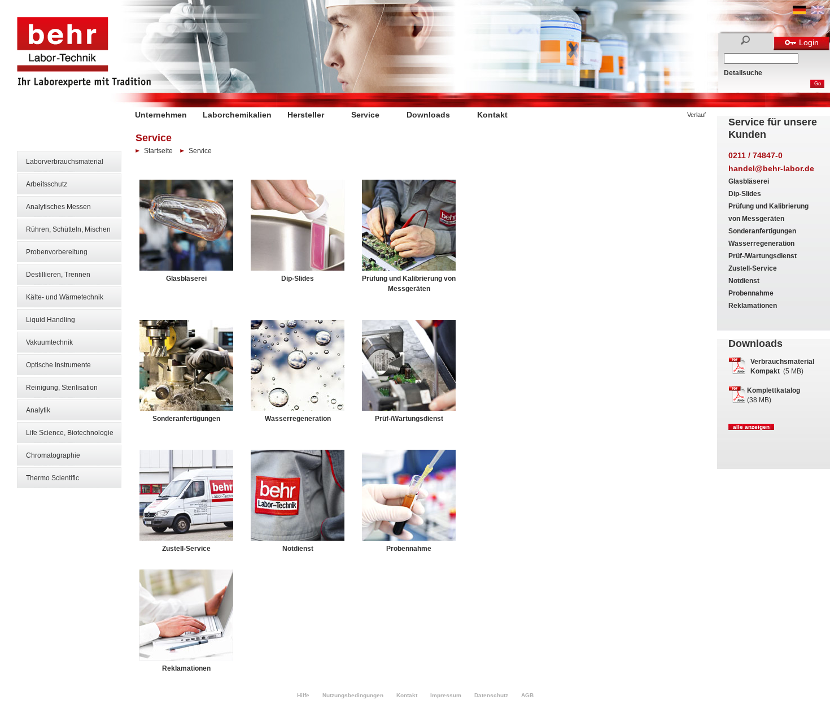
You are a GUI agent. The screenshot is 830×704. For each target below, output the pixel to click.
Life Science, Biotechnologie (69, 433)
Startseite (158, 151)
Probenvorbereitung (57, 252)
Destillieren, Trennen (58, 275)
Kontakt (492, 114)
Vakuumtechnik (49, 342)
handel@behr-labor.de (771, 168)
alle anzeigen (751, 427)
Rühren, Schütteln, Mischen (68, 229)
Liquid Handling (50, 320)
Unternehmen (161, 114)
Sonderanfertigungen (762, 231)
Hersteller (305, 114)
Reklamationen (752, 306)
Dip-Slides (744, 194)
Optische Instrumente (58, 365)
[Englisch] (817, 12)
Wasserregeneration (761, 243)
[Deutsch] (799, 12)
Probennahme (751, 293)
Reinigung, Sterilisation (62, 388)
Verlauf (696, 114)
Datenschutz (491, 695)
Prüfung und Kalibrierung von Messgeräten (409, 284)
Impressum (445, 695)
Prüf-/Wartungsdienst (762, 256)
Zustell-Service (752, 268)
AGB (527, 695)
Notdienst (743, 281)
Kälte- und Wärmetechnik (64, 297)
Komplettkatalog (773, 390)
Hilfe (303, 695)
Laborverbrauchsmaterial (64, 162)
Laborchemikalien (237, 114)
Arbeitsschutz (46, 184)
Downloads (428, 114)
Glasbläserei (748, 181)
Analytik (38, 410)
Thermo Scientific (52, 478)
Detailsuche (743, 73)
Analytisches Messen (58, 207)
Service (365, 114)
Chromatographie (53, 455)
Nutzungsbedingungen (352, 695)
